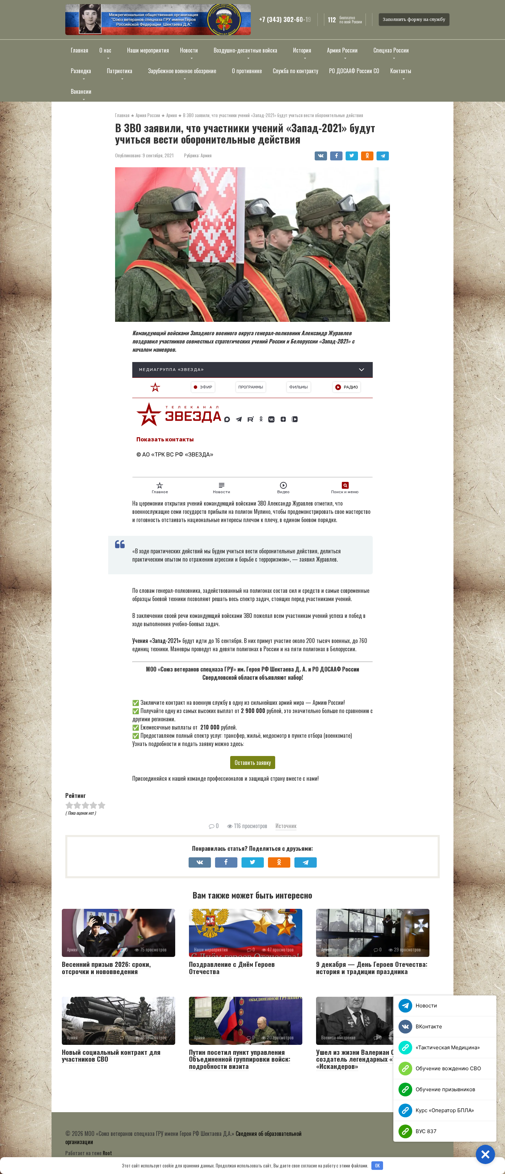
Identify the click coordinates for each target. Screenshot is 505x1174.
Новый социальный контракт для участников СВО (111, 1055)
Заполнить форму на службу (414, 19)
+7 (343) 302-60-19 (285, 19)
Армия (206, 155)
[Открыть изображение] (158, 19)
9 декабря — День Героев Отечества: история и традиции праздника (371, 967)
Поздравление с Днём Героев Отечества (232, 967)
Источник (286, 826)
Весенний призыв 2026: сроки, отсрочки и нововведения (106, 967)
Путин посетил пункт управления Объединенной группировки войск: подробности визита (239, 1059)
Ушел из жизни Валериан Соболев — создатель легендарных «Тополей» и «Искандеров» (370, 1059)
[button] (485, 1154)
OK (377, 1165)
